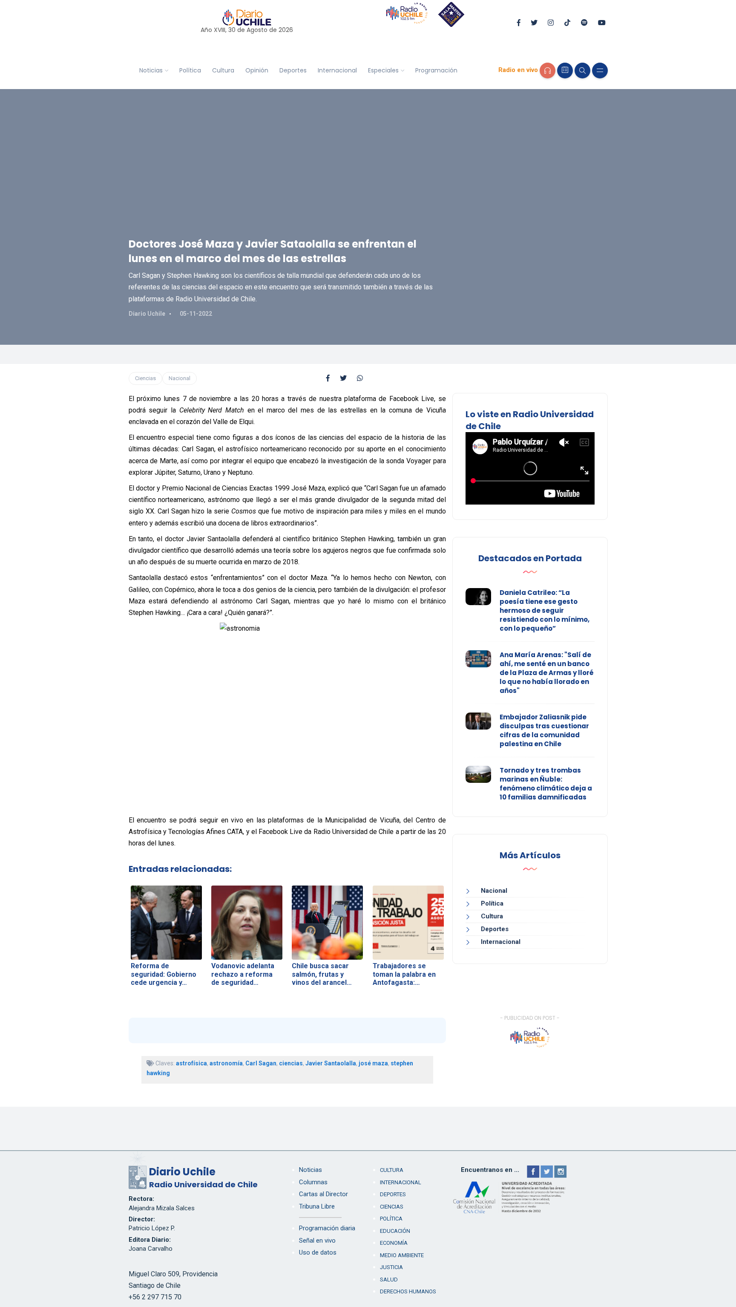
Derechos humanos (408, 1291)
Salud (389, 1279)
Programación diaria (327, 1228)
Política (190, 70)
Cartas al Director (323, 1194)
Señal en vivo (317, 1240)
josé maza (373, 1063)
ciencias (291, 1063)
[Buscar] (582, 70)
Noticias (151, 70)
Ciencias (145, 378)
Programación (436, 70)
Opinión (256, 70)
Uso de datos (317, 1252)
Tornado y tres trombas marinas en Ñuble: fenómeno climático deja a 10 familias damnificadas (546, 784)
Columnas (313, 1182)
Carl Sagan (260, 1063)
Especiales (383, 70)
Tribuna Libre (317, 1206)
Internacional (337, 70)
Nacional (179, 378)
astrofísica (191, 1063)
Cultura (223, 70)
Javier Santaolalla (330, 1063)
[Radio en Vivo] (547, 70)
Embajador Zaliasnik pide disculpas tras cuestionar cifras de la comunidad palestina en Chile (544, 730)
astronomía (226, 1063)
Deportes (293, 70)
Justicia (391, 1267)
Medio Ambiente (402, 1255)
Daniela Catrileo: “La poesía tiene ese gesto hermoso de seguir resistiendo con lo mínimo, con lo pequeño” (544, 610)
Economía (394, 1243)
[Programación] (565, 70)
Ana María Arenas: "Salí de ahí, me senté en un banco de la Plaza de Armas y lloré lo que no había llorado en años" (547, 672)
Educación (395, 1231)
